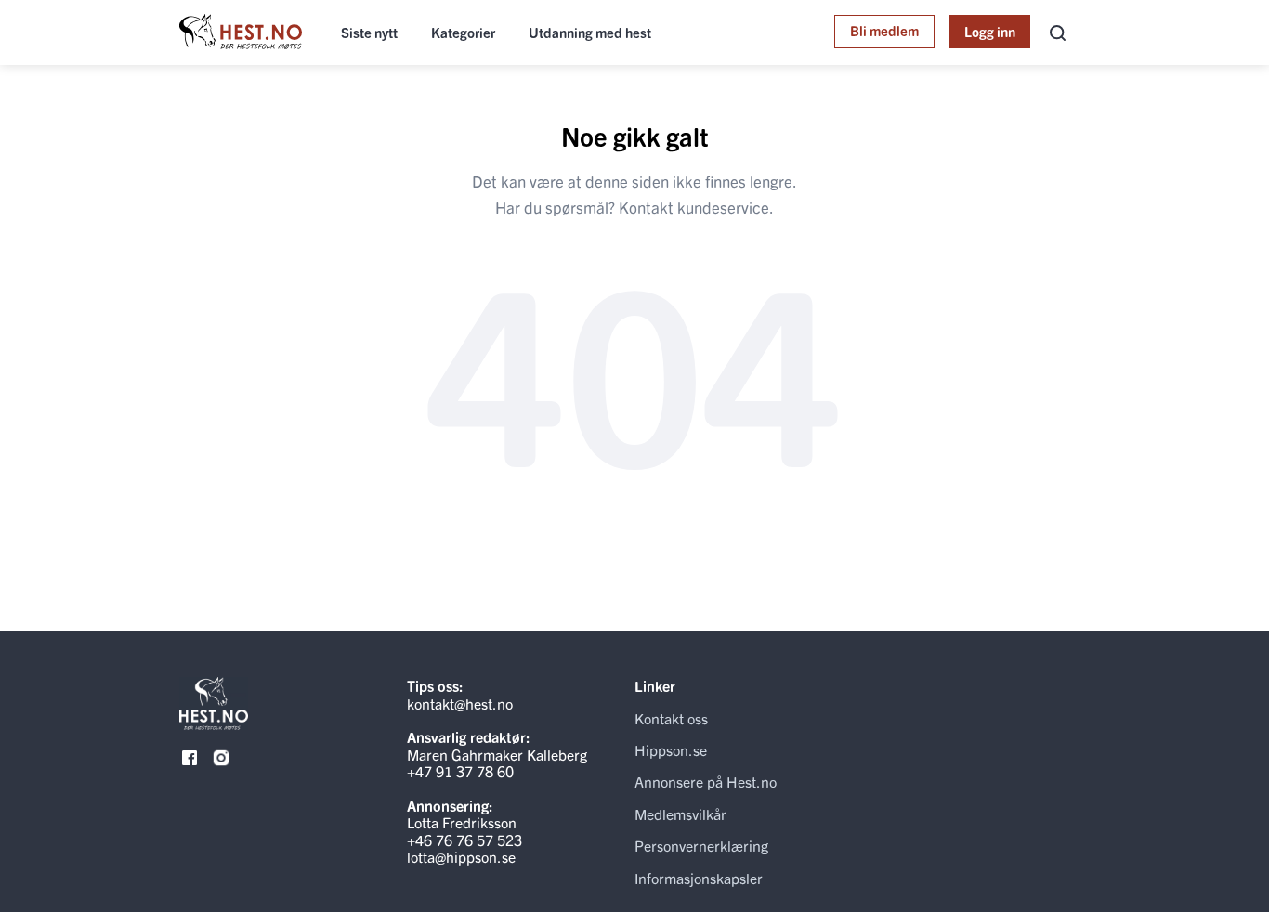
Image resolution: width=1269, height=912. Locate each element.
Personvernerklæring (701, 845)
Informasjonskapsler (698, 877)
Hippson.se (670, 749)
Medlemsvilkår (680, 813)
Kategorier (463, 32)
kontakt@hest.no (460, 703)
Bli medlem (884, 30)
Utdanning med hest (590, 32)
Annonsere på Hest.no (705, 781)
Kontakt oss (671, 718)
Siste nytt (369, 32)
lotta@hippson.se (461, 856)
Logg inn (989, 31)
